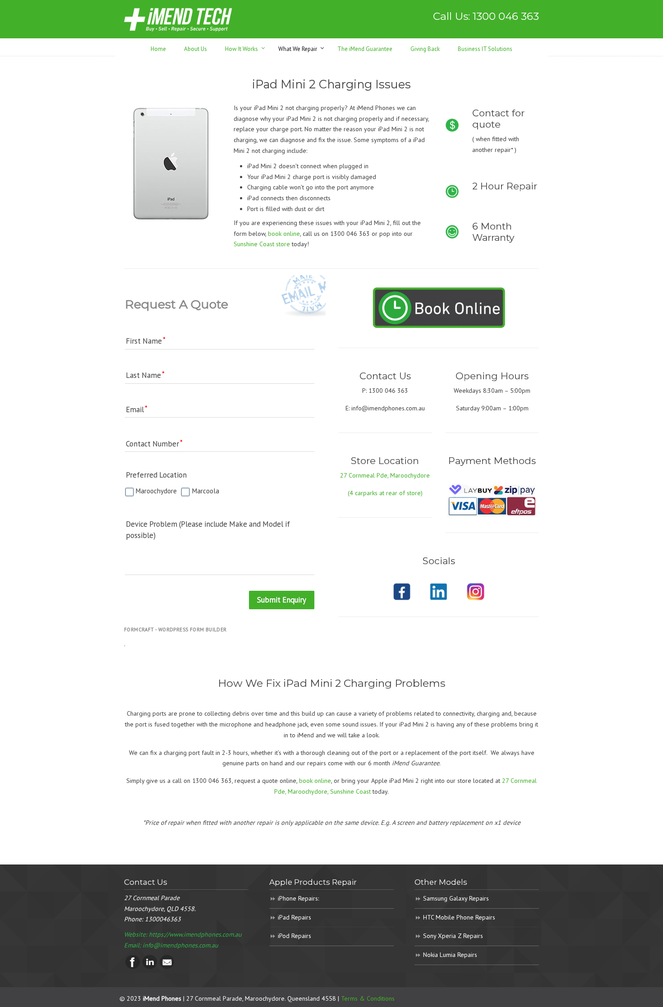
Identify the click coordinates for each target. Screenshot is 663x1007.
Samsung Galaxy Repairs (456, 898)
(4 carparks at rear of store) (385, 493)
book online (284, 234)
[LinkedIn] (150, 967)
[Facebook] (132, 967)
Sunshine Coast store (262, 244)
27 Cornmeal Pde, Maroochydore (385, 475)
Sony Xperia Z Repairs (453, 936)
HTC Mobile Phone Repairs (459, 917)
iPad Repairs (294, 917)
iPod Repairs (294, 936)
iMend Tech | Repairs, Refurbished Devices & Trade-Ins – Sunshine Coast (178, 19)
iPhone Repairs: (298, 898)
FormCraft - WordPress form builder (175, 629)
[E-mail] (167, 967)
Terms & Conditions (368, 998)
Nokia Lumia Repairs (450, 955)
